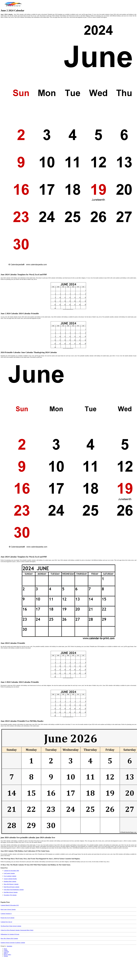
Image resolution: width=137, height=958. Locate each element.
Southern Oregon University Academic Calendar (13, 942)
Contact (6, 950)
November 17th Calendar (10, 895)
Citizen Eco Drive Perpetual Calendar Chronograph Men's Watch (17, 930)
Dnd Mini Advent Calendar (11, 892)
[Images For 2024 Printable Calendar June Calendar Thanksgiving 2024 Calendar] (68, 335)
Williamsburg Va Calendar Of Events (10, 934)
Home (5, 948)
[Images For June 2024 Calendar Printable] (68, 602)
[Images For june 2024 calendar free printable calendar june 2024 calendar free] (68, 781)
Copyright (6, 951)
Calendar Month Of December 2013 (10, 905)
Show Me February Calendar (11, 884)
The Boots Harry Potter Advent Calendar (11, 926)
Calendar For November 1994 (11, 870)
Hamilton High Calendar (10, 881)
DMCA (6, 953)
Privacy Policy (7, 954)
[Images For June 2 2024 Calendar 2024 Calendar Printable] (68, 296)
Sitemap (6, 956)
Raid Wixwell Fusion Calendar (11, 887)
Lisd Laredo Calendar (9, 873)
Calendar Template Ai (6, 913)
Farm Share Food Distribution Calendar (14, 889)
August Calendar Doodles (10, 878)
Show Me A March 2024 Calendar (9, 938)
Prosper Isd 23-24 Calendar (7, 917)
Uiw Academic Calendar (10, 876)
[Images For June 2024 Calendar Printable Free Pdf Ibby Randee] (68, 703)
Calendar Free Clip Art (6, 922)
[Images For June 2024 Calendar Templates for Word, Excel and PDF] (68, 145)
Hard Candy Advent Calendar (8, 909)
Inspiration (9, 946)
